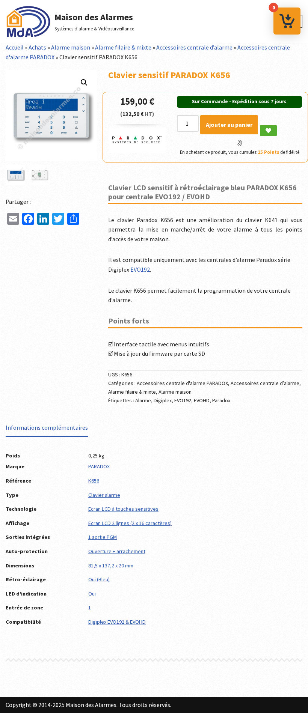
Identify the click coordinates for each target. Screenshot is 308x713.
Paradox (221, 400)
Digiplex (163, 400)
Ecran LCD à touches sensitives (123, 508)
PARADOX (99, 466)
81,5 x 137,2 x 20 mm (110, 565)
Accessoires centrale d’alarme (194, 47)
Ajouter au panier (229, 124)
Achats (37, 47)
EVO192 (140, 269)
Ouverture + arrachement (116, 551)
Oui (92, 593)
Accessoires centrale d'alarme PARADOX (182, 383)
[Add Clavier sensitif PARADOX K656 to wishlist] (268, 130)
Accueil (15, 47)
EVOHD (202, 400)
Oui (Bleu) (99, 579)
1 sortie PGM (102, 537)
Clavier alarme (104, 495)
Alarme (143, 400)
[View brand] (137, 150)
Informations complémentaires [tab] (47, 427)
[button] (84, 82)
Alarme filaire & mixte (123, 47)
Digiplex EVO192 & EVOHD (117, 621)
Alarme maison (70, 47)
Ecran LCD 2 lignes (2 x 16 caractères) (130, 523)
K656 (93, 480)
